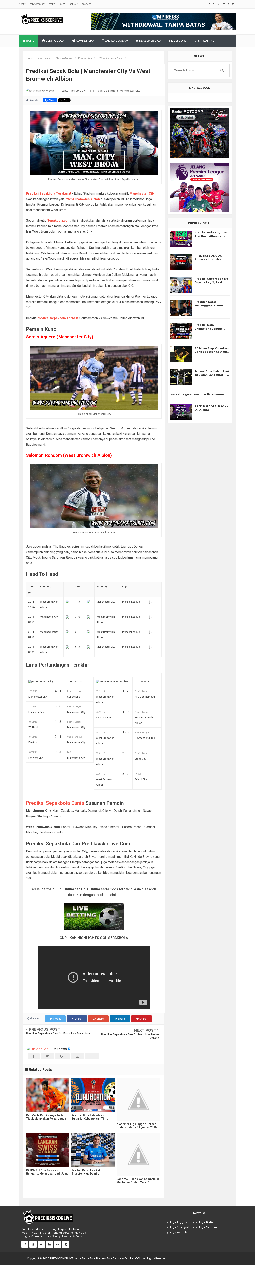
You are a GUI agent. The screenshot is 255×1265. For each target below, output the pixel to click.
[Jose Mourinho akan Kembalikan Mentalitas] (138, 1154)
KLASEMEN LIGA (149, 40)
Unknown (59, 1049)
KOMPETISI (83, 40)
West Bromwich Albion (83, 199)
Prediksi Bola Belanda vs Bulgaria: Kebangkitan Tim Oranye (88, 1117)
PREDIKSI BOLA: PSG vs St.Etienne (211, 408)
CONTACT (86, 4)
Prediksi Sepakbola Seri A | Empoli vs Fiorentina (58, 1033)
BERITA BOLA (54, 40)
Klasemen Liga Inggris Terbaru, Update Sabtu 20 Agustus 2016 (137, 1125)
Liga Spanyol (179, 1227)
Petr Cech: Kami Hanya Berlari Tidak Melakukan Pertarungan (46, 1117)
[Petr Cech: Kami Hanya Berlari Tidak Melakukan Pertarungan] (47, 1095)
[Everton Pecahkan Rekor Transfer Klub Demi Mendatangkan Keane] (93, 1150)
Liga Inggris (178, 1222)
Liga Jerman (208, 1227)
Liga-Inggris (111, 90)
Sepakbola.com (58, 220)
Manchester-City (130, 90)
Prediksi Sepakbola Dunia (55, 803)
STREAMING (206, 40)
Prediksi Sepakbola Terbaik (57, 318)
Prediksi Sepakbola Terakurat (48, 193)
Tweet (57, 1018)
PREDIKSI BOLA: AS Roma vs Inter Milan (208, 257)
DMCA (62, 4)
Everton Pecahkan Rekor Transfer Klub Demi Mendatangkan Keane (87, 1172)
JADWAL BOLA (115, 40)
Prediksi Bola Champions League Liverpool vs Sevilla (208, 326)
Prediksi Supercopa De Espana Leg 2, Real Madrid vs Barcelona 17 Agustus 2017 (211, 280)
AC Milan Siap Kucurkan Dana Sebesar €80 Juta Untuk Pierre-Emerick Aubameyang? (211, 350)
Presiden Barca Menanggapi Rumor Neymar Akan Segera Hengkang (209, 303)
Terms (52, 4)
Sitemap (74, 4)
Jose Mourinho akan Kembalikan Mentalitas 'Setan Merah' (138, 1180)
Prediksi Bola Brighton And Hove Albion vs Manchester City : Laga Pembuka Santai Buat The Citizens (211, 234)
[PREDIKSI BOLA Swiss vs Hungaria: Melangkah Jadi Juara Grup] (47, 1150)
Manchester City (142, 193)
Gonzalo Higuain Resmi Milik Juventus (197, 394)
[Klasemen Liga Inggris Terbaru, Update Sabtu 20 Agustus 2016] (138, 1099)
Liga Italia (206, 1222)
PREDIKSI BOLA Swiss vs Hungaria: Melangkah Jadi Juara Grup (47, 1172)
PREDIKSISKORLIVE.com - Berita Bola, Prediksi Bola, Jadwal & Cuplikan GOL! (95, 1258)
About (22, 4)
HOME (29, 40)
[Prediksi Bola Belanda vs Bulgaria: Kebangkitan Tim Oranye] (93, 1095)
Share (78, 1018)
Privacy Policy (37, 4)
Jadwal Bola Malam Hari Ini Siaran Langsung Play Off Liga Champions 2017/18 (212, 373)
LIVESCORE (178, 40)
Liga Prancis (178, 1232)
